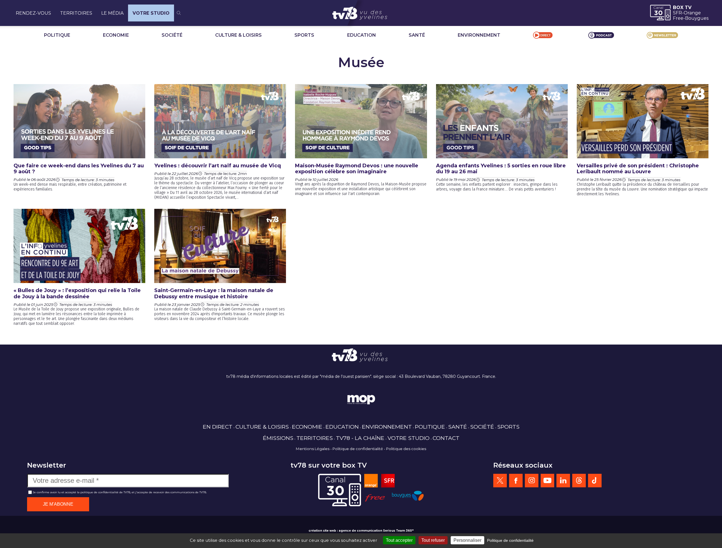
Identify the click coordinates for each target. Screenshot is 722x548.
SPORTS (304, 35)
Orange (692, 13)
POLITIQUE (57, 35)
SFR (677, 13)
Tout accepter (399, 540)
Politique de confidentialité (358, 448)
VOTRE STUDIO (151, 13)
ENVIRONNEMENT (479, 35)
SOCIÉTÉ (172, 35)
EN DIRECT (217, 426)
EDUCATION (361, 35)
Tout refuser (433, 540)
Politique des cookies (406, 448)
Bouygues (696, 18)
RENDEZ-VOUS (33, 13)
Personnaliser (467, 540)
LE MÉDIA (112, 13)
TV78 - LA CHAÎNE (360, 438)
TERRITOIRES (76, 13)
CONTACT (446, 438)
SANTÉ (417, 35)
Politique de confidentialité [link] (510, 540)
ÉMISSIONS (278, 438)
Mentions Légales (312, 448)
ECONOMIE (116, 35)
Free (678, 18)
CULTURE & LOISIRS (238, 35)
